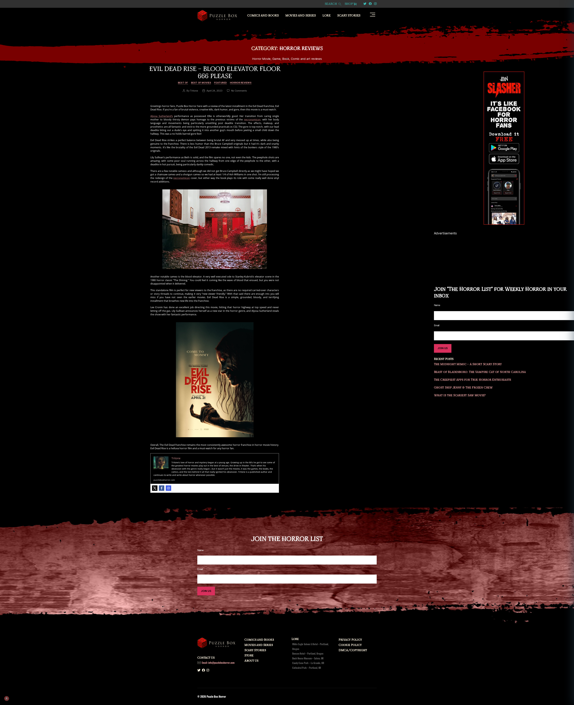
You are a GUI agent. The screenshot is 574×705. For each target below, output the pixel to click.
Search (331, 4)
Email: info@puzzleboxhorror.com (218, 662)
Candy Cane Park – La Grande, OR (308, 663)
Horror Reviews (241, 82)
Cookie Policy (350, 645)
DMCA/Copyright (353, 650)
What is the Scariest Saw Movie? (460, 395)
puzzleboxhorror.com (164, 480)
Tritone (194, 90)
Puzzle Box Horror (216, 696)
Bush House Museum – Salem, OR (308, 658)
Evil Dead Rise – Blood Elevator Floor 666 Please (214, 72)
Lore (326, 15)
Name (200, 550)
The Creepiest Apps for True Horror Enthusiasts (472, 380)
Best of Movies (201, 82)
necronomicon (252, 119)
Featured (220, 82)
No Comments (239, 90)
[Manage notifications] (6, 698)
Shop (349, 4)
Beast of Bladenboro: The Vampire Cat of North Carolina (480, 372)
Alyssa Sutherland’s (161, 116)
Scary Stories (348, 15)
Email (200, 569)
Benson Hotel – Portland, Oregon (307, 653)
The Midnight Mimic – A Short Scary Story (468, 364)
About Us (251, 661)
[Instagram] (168, 488)
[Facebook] (161, 488)
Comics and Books (263, 15)
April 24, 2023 (214, 90)
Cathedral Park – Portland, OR (306, 668)
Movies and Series (300, 15)
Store (249, 655)
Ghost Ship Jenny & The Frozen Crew (463, 388)
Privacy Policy (350, 640)
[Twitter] (154, 488)
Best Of (183, 82)
